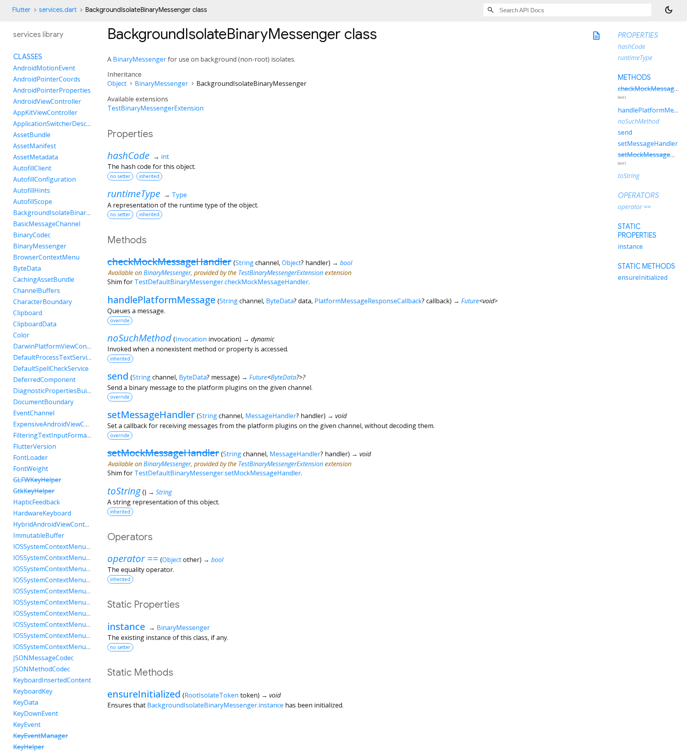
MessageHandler (270, 415)
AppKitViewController (45, 112)
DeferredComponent (44, 379)
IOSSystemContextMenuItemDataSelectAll (75, 635)
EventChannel (33, 413)
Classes (27, 56)
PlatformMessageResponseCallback (368, 301)
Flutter (21, 10)
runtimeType (133, 193)
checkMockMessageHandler (169, 261)
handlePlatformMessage (161, 299)
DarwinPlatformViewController (59, 346)
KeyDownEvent (35, 713)
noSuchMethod (139, 337)
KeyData (25, 702)
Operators (638, 195)
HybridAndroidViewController (57, 524)
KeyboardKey (32, 691)
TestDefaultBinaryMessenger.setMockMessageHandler (217, 473)
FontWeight (30, 468)
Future (470, 301)
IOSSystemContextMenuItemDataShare (72, 646)
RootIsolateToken (211, 695)
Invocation (191, 339)
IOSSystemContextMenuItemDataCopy (71, 557)
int (165, 156)
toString (123, 490)
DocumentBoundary (43, 401)
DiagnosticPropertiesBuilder (55, 390)
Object (116, 83)
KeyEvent (27, 724)
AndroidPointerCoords (46, 79)
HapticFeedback (36, 502)
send (117, 375)
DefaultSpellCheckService (51, 368)
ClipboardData (34, 324)
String (244, 262)
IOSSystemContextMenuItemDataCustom (75, 568)
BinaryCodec (31, 235)
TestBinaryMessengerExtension (155, 108)
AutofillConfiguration (44, 179)
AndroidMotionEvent (44, 68)
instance (126, 626)
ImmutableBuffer (38, 535)
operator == (132, 558)
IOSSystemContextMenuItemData (63, 546)
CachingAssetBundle (43, 279)
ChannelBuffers (36, 290)
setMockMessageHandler (163, 452)
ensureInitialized (143, 693)
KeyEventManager (40, 735)
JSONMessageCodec (43, 657)
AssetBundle (31, 134)
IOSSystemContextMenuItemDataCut (68, 580)
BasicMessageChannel (46, 223)
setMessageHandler (151, 414)
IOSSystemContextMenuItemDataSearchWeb (80, 624)
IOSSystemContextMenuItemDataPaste (71, 613)
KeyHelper (28, 746)
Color (21, 335)
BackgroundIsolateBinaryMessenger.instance (215, 705)
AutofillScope (32, 201)
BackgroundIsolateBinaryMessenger (68, 212)
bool (346, 262)
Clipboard (27, 312)
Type (179, 194)
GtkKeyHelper (33, 490)
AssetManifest (34, 145)
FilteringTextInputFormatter (55, 435)
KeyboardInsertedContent (52, 680)
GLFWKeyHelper (37, 479)
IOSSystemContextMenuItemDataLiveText (76, 591)
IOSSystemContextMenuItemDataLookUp (75, 602)
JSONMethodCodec (41, 669)
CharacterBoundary (42, 301)
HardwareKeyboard (42, 513)
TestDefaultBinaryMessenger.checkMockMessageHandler (221, 281)
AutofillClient (32, 168)
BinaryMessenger (139, 59)
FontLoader (30, 457)
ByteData (280, 301)
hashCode (128, 155)
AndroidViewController (47, 101)
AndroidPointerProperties (52, 90)
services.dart (58, 10)
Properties (638, 35)
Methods (634, 77)
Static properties (637, 231)
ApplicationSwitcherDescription (60, 123)
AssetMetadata (35, 157)
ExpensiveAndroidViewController (62, 424)
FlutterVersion (34, 446)
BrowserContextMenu (46, 257)
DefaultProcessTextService (53, 357)
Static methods (646, 266)
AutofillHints (31, 190)
